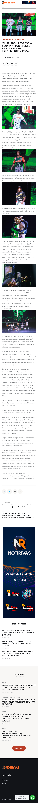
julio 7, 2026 (5, 648)
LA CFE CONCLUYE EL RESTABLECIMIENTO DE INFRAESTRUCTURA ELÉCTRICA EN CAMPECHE (16, 734)
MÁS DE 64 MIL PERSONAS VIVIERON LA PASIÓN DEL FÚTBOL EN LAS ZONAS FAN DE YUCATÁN (18, 702)
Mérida (19, 39)
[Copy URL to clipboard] (16, 64)
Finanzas (5, 780)
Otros (23, 39)
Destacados (12, 39)
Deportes (5, 39)
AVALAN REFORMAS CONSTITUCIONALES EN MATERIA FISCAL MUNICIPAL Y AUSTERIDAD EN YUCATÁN (19, 687)
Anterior (24, 2)
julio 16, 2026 (5, 637)
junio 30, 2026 (6, 658)
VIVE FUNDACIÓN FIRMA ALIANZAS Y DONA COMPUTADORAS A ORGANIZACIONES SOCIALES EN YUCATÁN (17, 717)
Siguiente (33, 2)
